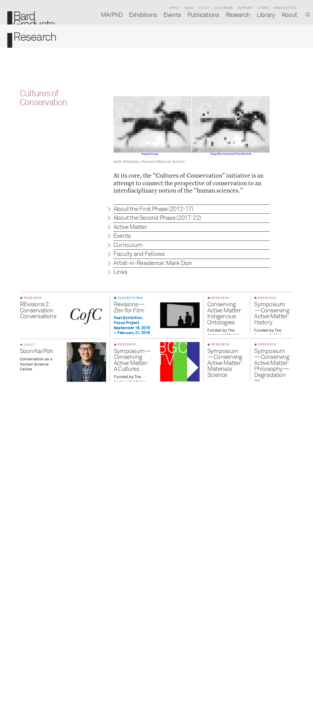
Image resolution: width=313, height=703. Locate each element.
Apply (174, 8)
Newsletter (285, 8)
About (289, 15)
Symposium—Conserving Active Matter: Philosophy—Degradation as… (271, 366)
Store (263, 8)
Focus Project (126, 323)
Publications (203, 15)
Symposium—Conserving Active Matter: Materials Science (224, 363)
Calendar (224, 8)
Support (245, 8)
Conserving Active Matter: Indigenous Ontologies (224, 314)
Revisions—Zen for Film (129, 308)
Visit (204, 8)
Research (238, 15)
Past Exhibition (128, 318)
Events (172, 15)
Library (266, 15)
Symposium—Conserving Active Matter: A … (132, 360)
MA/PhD (111, 15)
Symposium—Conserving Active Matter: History (271, 314)
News (189, 8)
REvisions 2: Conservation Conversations (38, 310)
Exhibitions (143, 15)
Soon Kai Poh (36, 351)
